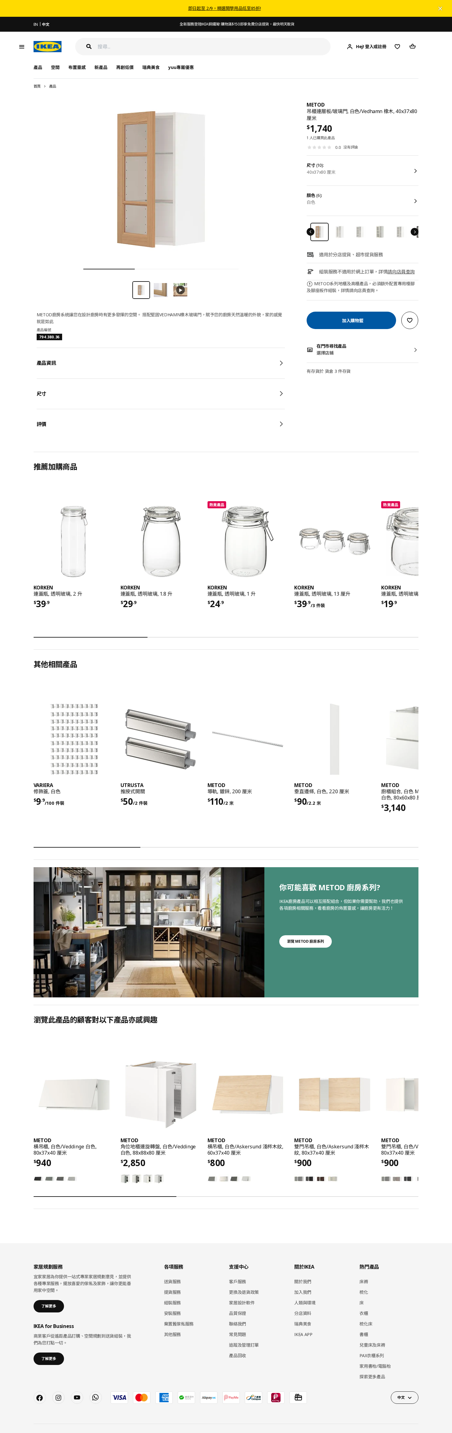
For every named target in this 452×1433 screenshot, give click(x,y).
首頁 (37, 86)
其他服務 (172, 1334)
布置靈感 (77, 67)
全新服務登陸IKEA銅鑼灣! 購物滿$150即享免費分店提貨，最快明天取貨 (237, 24)
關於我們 (302, 1281)
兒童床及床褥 (372, 1345)
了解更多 (48, 1306)
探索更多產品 (372, 1377)
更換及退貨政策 (244, 1292)
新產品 (100, 67)
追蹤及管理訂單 (244, 1345)
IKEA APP (303, 1334)
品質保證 (237, 1313)
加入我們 (302, 1292)
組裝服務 (172, 1303)
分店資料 (302, 1313)
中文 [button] (400, 1397)
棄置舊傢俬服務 (179, 1324)
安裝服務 (172, 1313)
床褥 (363, 1281)
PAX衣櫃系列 (371, 1355)
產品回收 (237, 1355)
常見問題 (237, 1334)
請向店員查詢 (401, 271)
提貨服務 (172, 1292)
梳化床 (365, 1324)
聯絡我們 (237, 1324)
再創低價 (125, 67)
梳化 (363, 1292)
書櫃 (363, 1334)
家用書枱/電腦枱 (374, 1366)
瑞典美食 (151, 67)
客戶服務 (237, 1281)
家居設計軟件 (241, 1303)
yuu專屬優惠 (181, 67)
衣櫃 (363, 1313)
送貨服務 (172, 1281)
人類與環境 (304, 1303)
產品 (52, 86)
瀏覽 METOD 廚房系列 (305, 941)
